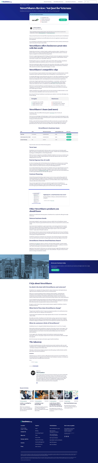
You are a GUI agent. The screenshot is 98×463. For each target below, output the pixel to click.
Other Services (38, 446)
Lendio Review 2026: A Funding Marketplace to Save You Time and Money (56, 404)
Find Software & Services (58, 1)
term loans (52, 112)
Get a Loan (63, 19)
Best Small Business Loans (70, 403)
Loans (28, 4)
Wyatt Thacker (67, 401)
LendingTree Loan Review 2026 (39, 403)
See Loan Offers (55, 270)
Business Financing (47, 1)
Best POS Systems (53, 442)
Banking (36, 430)
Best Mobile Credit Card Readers (56, 440)
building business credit (43, 170)
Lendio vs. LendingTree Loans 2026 (25, 403)
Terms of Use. (52, 200)
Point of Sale (37, 437)
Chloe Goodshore (37, 27)
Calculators (80, 1)
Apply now (69, 134)
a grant (37, 243)
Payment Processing (39, 439)
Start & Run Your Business (71, 1)
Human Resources (38, 444)
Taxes (36, 435)
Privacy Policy (68, 433)
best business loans (56, 82)
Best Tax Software (53, 444)
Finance (24, 4)
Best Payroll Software (54, 437)
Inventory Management (39, 442)
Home (21, 4)
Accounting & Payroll (39, 433)
